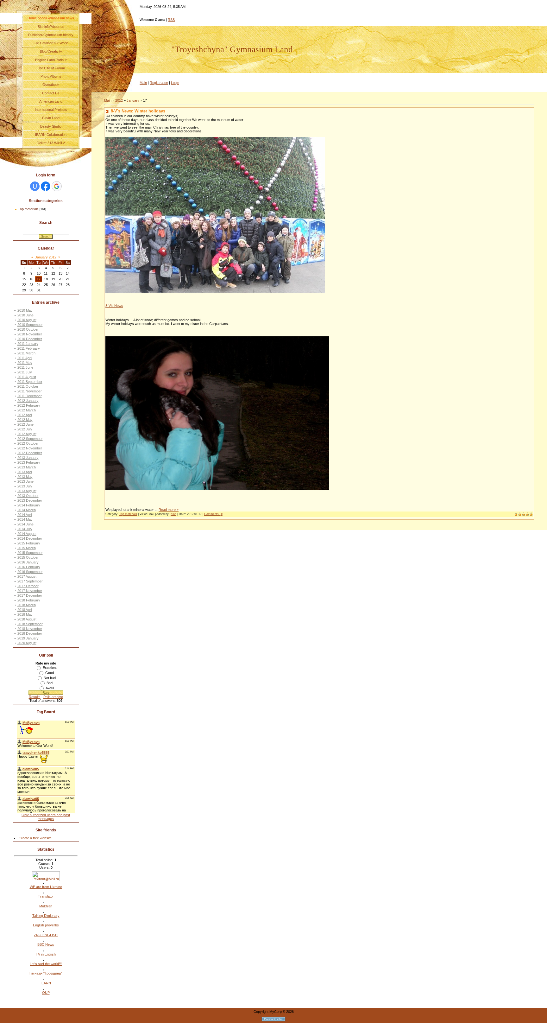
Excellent (50, 668)
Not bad (50, 678)
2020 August (26, 643)
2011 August (26, 377)
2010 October (28, 329)
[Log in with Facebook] (45, 186)
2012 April (24, 415)
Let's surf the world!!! (46, 964)
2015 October (28, 557)
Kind (173, 514)
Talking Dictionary (46, 916)
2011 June (25, 367)
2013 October (28, 496)
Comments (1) (213, 514)
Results (35, 697)
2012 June (25, 424)
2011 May (24, 363)
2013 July (24, 486)
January (133, 100)
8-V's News (114, 306)
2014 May (25, 519)
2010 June (25, 315)
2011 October (27, 386)
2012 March (26, 410)
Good (49, 673)
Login (175, 83)
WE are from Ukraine (46, 887)
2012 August (26, 434)
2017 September (30, 581)
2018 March (26, 605)
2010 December (29, 339)
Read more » (169, 509)
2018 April (24, 610)
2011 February (28, 348)
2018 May (25, 614)
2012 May (25, 420)
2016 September (30, 572)
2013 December (29, 500)
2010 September (30, 325)
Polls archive (53, 697)
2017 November (29, 591)
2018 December (29, 633)
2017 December (29, 595)
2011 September (29, 382)
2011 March (26, 353)
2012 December (29, 453)
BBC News (45, 944)
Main (143, 83)
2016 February (28, 567)
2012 (119, 100)
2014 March (26, 510)
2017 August (26, 576)
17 (39, 279)
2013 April (24, 472)
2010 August (26, 320)
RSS (171, 20)
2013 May (25, 477)
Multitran (45, 906)
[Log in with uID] (35, 186)
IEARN (46, 983)
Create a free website (35, 838)
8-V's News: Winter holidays (138, 111)
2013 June (25, 481)
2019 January (28, 638)
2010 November (29, 334)
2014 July (24, 529)
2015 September (30, 553)
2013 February (28, 462)
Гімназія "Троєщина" (45, 973)
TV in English (46, 954)
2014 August (26, 534)
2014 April (24, 515)
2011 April (24, 358)
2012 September (30, 439)
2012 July (24, 429)
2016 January (28, 562)
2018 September (30, 624)
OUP (46, 992)
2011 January (27, 344)
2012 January (28, 401)
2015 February (28, 543)
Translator (46, 896)
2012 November (29, 448)
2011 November (29, 391)
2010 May (25, 310)
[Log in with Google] (57, 186)
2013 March (26, 467)
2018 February (28, 600)
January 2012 (45, 257)
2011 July (24, 372)
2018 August (26, 619)
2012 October (28, 443)
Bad (50, 683)
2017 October (28, 586)
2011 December (29, 396)
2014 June (25, 524)
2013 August (26, 491)
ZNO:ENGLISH (46, 935)
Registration (159, 83)
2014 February (28, 505)
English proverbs (46, 925)
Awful (50, 688)
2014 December (29, 538)
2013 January (28, 458)
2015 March (26, 548)
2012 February (28, 405)
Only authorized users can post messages (46, 817)
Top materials (28, 209)
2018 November (29, 629)
